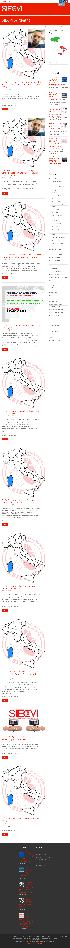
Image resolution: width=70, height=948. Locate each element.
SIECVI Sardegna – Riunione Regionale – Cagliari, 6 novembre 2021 (19, 501)
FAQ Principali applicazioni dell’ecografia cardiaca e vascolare (59, 287)
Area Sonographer (55, 249)
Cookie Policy (39, 943)
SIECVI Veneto (56, 246)
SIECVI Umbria (56, 240)
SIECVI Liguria (56, 212)
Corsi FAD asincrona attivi (57, 260)
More (5, 109)
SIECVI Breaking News (56, 307)
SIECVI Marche (56, 218)
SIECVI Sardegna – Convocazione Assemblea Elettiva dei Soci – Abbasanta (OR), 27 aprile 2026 (21, 84)
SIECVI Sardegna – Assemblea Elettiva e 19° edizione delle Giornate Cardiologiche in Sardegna (21, 674)
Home (11, 936)
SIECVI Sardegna (14, 105)
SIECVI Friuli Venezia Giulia (59, 207)
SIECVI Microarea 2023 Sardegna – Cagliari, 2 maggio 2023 (21, 326)
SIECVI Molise (55, 221)
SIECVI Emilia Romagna (58, 204)
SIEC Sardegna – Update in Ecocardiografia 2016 (21, 819)
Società (59, 936)
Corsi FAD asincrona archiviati (58, 257)
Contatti (64, 936)
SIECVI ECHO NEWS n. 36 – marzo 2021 (59, 319)
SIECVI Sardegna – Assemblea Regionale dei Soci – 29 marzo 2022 (21, 412)
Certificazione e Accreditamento (41, 936)
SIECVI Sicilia (55, 232)
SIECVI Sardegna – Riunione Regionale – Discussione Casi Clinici (19, 587)
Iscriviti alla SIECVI (42, 854)
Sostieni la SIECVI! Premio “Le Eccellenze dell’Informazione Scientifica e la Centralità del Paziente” (55, 160)
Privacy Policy (31, 943)
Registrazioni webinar (56, 304)
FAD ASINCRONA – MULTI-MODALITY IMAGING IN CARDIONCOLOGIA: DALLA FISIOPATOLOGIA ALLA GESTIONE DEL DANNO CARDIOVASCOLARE (56, 143)
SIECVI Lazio (55, 209)
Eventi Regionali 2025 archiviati (26, 188)
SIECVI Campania (56, 201)
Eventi (52, 266)
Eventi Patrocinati (57, 271)
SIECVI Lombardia (57, 215)
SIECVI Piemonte (56, 223)
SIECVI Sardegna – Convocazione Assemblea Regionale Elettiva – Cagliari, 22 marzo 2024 (21, 256)
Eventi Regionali (14, 188)
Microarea (13, 346)
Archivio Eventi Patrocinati (59, 184)
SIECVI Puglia (55, 226)
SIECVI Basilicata (56, 195)
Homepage (53, 292)
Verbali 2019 (55, 325)
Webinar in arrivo (55, 340)
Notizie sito (53, 301)
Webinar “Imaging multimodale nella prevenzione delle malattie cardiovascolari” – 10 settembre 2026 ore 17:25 (26, 872)
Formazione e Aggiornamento (22, 936)
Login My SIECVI (41, 852)
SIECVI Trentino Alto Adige (59, 237)
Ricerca (53, 936)
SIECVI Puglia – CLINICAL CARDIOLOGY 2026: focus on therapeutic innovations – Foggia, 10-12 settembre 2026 (55, 127)
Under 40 (53, 335)
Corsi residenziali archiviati (57, 263)
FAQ (51, 280)
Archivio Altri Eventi (57, 181)
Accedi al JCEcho (41, 865)
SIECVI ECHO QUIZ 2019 (56, 323)
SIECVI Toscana (56, 235)
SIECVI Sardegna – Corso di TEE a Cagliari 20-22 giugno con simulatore (20, 737)
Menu (62, 4)
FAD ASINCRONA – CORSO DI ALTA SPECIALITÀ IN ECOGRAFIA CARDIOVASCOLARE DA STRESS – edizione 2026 (26, 856)
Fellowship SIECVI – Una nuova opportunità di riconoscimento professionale (43, 860)
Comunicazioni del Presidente (58, 255)
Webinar (52, 338)
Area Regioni (7, 105)
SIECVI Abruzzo (56, 193)
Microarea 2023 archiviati (22, 346)
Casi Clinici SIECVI (55, 252)
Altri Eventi (55, 268)
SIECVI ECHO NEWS (55, 315)
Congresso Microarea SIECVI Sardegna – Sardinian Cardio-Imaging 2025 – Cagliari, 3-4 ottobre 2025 (20, 173)
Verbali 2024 (55, 332)
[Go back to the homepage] (12, 9)
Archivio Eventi (54, 178)
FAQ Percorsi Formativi (58, 283)
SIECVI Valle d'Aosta (57, 243)
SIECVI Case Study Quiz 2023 (58, 309)
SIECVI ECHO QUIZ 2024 (56, 329)
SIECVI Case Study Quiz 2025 (58, 312)
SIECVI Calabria (56, 198)
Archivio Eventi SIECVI (58, 187)
